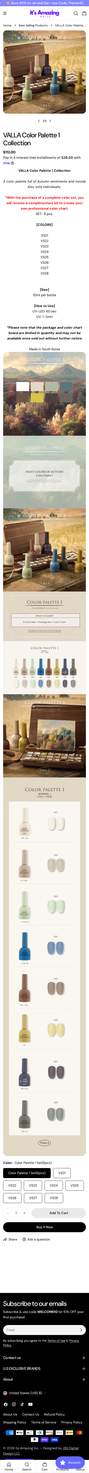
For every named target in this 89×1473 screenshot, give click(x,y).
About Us (10, 1414)
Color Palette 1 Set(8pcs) (27, 1173)
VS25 (75, 1185)
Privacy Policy (71, 1422)
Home (7, 25)
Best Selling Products (33, 25)
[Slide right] (50, 121)
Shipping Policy (14, 1422)
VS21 (61, 1173)
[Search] (76, 13)
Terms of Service (43, 1422)
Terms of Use (56, 1340)
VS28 (54, 1198)
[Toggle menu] (5, 13)
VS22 (12, 1185)
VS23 (33, 1185)
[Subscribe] (81, 1330)
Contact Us (30, 1414)
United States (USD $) (25, 1393)
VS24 (54, 1185)
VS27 (33, 1198)
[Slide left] (39, 121)
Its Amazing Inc (27, 1448)
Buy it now (44, 1227)
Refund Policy (54, 1414)
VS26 (12, 1198)
